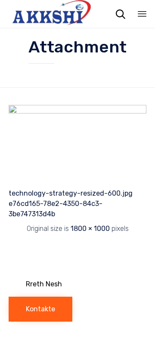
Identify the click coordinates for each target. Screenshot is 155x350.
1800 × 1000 (90, 228)
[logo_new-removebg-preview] (61, 256)
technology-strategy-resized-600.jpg (71, 193)
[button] (44, 284)
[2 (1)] (77, 111)
